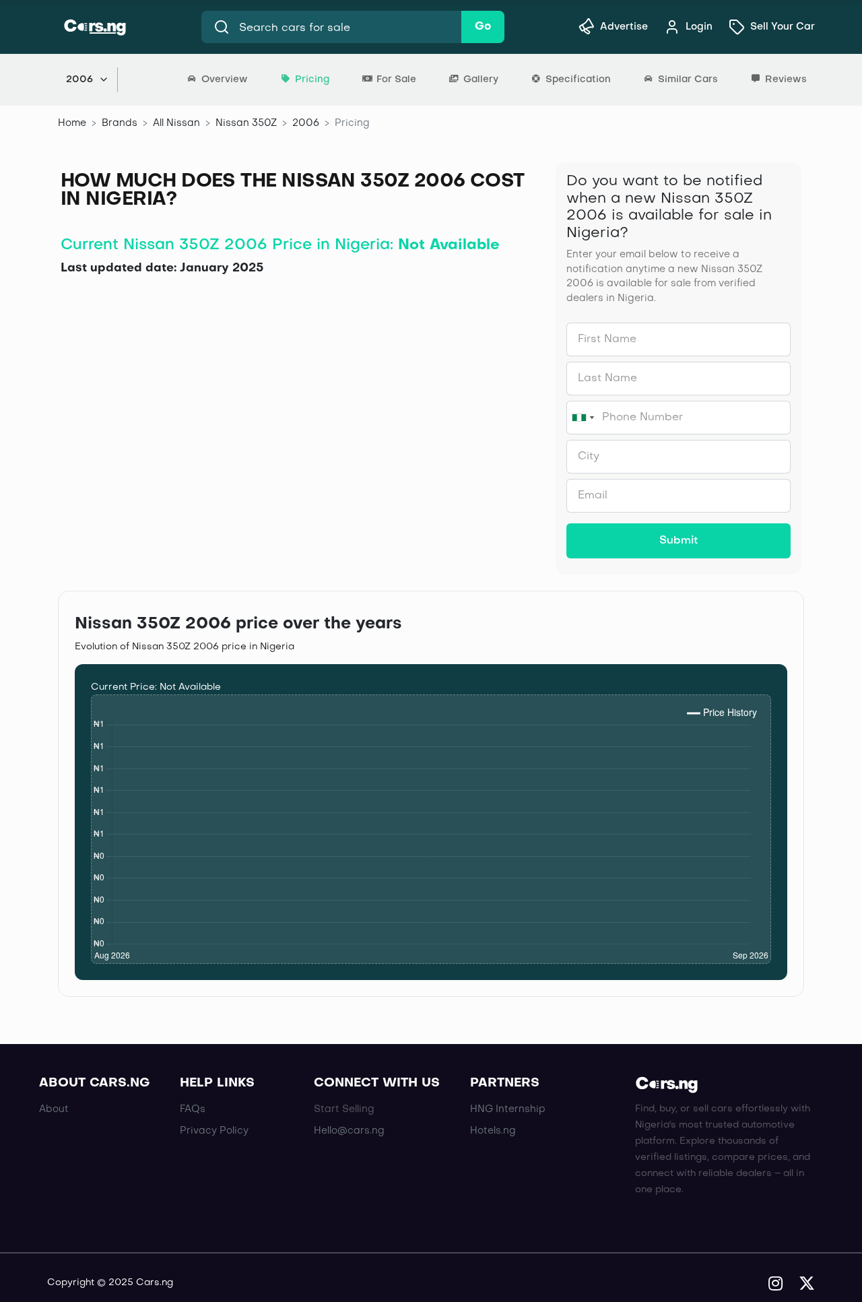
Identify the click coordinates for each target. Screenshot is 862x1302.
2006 (305, 123)
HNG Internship (507, 1109)
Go (483, 27)
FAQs (192, 1109)
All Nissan (176, 123)
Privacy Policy (214, 1131)
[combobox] (582, 417)
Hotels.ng (493, 1131)
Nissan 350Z (246, 123)
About (54, 1109)
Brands (119, 123)
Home (72, 123)
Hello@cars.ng (349, 1131)
